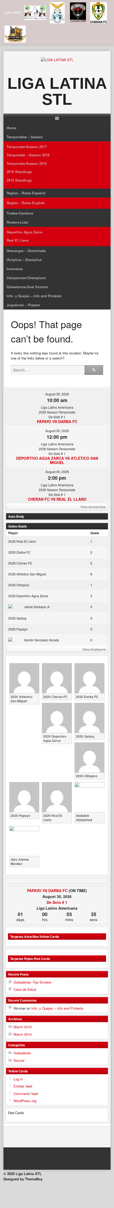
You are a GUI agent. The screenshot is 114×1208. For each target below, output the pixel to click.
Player (13, 532)
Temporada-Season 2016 (27, 163)
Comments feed (26, 1093)
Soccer (19, 1060)
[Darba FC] (98, 890)
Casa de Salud (25, 989)
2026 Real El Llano (22, 541)
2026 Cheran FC (20, 563)
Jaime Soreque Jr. (37, 606)
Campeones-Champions (26, 277)
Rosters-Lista (17, 222)
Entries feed (23, 1086)
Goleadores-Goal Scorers (27, 286)
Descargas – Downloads (26, 250)
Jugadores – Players (23, 304)
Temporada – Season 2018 (28, 154)
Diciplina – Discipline (24, 259)
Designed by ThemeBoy (22, 1178)
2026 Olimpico (18, 585)
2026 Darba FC (19, 552)
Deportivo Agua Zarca (24, 232)
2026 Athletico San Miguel (27, 574)
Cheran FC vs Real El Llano (57, 499)
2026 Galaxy (17, 618)
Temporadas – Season (25, 136)
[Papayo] (15, 890)
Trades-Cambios (20, 213)
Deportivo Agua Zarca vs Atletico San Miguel (57, 460)
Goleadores (22, 1052)
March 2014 (23, 1034)
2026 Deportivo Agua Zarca (28, 595)
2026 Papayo (18, 629)
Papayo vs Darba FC (57, 421)
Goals (94, 532)
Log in (18, 1078)
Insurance (15, 268)
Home (11, 127)
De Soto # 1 (57, 902)
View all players (94, 649)
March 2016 (23, 1026)
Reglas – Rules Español (26, 192)
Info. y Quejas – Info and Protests (34, 295)
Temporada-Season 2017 (27, 146)
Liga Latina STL (57, 91)
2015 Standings (19, 180)
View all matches (93, 506)
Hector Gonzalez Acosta (41, 640)
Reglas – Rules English (26, 202)
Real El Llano (18, 240)
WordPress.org (25, 1100)
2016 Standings (19, 171)
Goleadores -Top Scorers (32, 982)
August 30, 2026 (57, 394)
